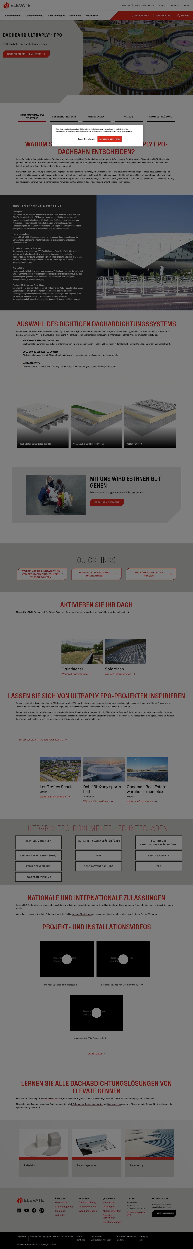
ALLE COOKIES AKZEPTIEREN (109, 139)
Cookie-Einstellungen (86, 139)
